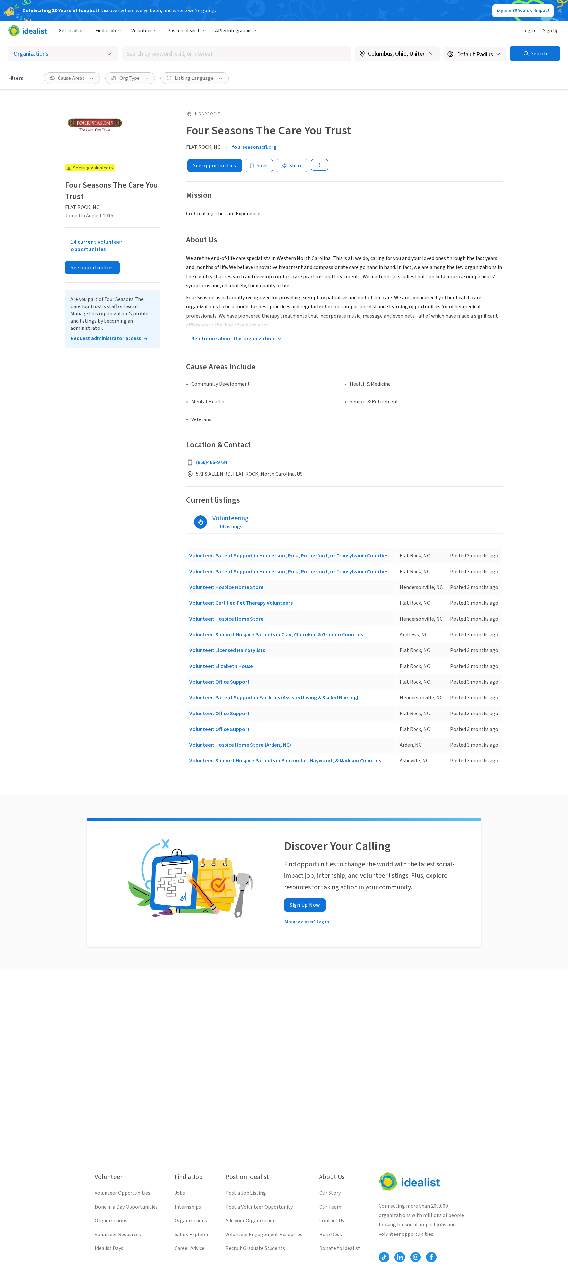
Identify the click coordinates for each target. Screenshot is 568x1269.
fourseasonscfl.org (254, 147)
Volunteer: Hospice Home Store (226, 587)
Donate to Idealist (339, 1248)
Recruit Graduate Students (255, 1248)
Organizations (111, 1220)
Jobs (180, 1193)
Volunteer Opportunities (122, 1193)
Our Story (330, 1193)
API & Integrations (234, 30)
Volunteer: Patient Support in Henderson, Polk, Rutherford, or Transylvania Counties (288, 555)
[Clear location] (430, 53)
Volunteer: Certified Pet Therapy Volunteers (241, 603)
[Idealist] (27, 30)
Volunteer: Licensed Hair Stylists (227, 650)
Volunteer (141, 30)
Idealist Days (109, 1248)
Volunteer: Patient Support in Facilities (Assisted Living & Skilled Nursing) (273, 697)
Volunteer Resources (118, 1234)
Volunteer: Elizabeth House (221, 666)
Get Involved (72, 30)
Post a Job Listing (245, 1193)
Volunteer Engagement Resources (263, 1234)
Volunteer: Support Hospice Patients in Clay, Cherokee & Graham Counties (276, 634)
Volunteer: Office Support (219, 682)
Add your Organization (250, 1220)
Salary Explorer (192, 1234)
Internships (188, 1207)
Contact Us (331, 1220)
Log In (528, 30)
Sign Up (551, 30)
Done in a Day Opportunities (126, 1207)
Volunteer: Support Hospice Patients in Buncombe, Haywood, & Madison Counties (285, 760)
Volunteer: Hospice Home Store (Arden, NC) (240, 745)
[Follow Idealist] (384, 1257)
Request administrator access (106, 338)
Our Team (330, 1207)
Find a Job (105, 30)
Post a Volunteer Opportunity (259, 1207)
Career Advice (189, 1248)
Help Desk (330, 1234)
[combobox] (237, 54)
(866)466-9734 (211, 462)
